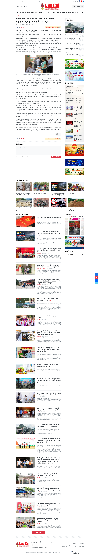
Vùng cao (68, 216)
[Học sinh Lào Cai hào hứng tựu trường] (25, 320)
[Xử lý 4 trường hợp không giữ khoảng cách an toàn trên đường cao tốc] (69, 108)
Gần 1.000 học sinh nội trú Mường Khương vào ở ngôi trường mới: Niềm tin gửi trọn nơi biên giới (49, 281)
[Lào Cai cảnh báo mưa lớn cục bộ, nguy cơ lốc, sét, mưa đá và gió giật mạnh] (25, 236)
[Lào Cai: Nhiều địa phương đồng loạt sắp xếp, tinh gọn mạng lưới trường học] (25, 253)
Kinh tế (28, 12)
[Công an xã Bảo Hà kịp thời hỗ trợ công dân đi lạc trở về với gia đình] (25, 269)
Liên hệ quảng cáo (44, 1)
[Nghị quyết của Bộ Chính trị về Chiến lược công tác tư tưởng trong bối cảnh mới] (69, 123)
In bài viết (21, 27)
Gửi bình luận (57, 156)
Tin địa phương (69, 83)
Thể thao (50, 12)
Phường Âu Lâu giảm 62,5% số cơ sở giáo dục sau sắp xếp (48, 504)
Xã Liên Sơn (70, 100)
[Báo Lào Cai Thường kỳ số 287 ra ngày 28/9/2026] (74, 226)
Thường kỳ (74, 216)
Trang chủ (17, 12)
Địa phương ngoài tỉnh (70, 87)
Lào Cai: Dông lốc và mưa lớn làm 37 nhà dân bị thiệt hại (71, 35)
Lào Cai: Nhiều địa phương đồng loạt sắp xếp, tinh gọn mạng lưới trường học (49, 250)
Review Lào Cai (71, 12)
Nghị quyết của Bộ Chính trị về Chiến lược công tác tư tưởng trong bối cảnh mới (78, 124)
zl (83, 1)
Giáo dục (39, 253)
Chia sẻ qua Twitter (19, 27)
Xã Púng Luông (79, 93)
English (73, 1)
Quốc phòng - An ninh (41, 268)
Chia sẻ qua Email (23, 27)
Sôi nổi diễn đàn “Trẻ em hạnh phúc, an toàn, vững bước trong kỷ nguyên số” (49, 380)
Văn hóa (36, 12)
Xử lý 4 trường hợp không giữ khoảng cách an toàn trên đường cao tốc (78, 108)
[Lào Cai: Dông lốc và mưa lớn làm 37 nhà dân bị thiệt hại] (74, 27)
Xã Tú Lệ (69, 96)
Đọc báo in (77, 12)
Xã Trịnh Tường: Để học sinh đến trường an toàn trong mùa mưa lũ (23, 209)
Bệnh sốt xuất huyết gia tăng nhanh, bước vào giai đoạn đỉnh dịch (49, 394)
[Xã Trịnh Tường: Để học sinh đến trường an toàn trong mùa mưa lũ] (24, 202)
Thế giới (54, 12)
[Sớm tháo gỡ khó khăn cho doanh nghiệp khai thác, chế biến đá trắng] (69, 137)
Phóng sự (59, 12)
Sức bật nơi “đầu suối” (78, 130)
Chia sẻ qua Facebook (17, 27)
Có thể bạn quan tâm (22, 180)
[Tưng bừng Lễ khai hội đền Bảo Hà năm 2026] (76, 186)
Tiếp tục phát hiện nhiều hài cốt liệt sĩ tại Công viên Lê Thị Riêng (41, 208)
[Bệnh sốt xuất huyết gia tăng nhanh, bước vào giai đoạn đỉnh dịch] (25, 397)
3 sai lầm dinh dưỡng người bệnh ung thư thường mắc (47, 365)
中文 (77, 1)
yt (81, 1)
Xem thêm (38, 532)
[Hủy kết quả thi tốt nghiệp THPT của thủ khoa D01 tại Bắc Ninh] (25, 478)
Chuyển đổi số (64, 12)
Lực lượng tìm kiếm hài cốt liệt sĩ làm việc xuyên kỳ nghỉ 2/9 (41, 192)
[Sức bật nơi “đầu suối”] (69, 131)
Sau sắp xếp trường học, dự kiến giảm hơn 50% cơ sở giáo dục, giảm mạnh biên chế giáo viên (48, 332)
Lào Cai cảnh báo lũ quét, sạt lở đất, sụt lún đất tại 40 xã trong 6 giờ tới (72, 40)
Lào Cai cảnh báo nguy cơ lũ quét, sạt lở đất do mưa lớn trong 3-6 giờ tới (75, 209)
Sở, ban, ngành (79, 87)
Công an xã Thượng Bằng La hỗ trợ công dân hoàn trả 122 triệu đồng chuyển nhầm (48, 349)
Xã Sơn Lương (70, 102)
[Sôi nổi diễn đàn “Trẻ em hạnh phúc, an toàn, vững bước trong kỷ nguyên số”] (25, 383)
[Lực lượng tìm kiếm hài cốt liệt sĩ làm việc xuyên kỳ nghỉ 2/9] (41, 186)
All (83, 12)
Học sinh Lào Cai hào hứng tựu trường (47, 317)
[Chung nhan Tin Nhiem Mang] (77, 552)
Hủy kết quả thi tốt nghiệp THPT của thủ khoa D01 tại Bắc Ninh (48, 475)
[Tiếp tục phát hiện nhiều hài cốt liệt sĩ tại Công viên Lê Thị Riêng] (41, 202)
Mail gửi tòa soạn (34, 1)
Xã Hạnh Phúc (70, 98)
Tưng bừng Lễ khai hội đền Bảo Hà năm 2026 (75, 192)
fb (79, 1)
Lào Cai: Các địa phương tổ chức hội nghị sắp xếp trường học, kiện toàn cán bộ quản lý (48, 440)
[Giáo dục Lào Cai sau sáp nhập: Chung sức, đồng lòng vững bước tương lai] (25, 522)
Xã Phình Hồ (78, 98)
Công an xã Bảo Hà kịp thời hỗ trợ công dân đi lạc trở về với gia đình (48, 266)
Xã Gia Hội (78, 100)
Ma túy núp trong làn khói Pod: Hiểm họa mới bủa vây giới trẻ (58, 208)
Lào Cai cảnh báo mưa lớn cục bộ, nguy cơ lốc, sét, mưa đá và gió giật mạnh (72, 56)
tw (96, 283)
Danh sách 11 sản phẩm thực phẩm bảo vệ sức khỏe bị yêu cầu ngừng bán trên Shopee (23, 193)
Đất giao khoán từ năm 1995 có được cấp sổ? (49, 218)
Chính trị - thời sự (22, 12)
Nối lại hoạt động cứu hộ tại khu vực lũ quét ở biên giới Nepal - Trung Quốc (78, 116)
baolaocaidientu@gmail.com (40, 547)
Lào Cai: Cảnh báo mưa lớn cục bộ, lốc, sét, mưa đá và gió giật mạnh (72, 45)
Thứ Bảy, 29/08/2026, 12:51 (23, 1)
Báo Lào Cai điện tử (50, 6)
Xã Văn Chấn (79, 102)
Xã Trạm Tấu (79, 96)
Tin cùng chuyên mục (22, 214)
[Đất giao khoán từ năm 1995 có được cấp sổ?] (25, 221)
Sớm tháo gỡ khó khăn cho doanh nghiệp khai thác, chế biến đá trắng (78, 137)
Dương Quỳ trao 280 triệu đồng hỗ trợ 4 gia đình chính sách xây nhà (48, 409)
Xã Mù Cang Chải (70, 93)
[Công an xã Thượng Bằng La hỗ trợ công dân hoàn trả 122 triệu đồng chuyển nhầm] (25, 352)
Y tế (37, 368)
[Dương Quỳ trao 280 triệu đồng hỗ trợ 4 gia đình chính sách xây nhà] (25, 412)
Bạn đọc (39, 220)
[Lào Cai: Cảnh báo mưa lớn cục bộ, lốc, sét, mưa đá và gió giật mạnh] (25, 429)
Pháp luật (45, 12)
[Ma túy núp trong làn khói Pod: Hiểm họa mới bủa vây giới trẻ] (58, 202)
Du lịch (40, 12)
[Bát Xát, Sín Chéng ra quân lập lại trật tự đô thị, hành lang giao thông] (25, 492)
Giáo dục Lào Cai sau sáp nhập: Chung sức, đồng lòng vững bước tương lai (48, 520)
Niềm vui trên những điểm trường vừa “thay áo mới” (48, 299)
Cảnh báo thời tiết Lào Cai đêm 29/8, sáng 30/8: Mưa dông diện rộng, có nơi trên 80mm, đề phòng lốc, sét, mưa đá (58, 193)
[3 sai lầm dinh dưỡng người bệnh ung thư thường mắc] (25, 369)
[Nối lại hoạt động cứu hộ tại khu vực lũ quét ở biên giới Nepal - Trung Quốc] (69, 115)
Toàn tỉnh (69, 90)
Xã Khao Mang (79, 90)
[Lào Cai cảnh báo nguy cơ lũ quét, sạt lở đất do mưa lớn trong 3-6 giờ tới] (76, 202)
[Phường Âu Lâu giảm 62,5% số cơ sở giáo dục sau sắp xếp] (25, 507)
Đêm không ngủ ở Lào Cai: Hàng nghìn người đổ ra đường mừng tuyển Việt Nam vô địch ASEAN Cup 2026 (72, 50)
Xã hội (32, 12)
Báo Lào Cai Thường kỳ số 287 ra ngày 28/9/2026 (74, 231)
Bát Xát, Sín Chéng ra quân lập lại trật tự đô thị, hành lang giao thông (48, 489)
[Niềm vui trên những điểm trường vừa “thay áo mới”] (25, 303)
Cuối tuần (81, 216)
